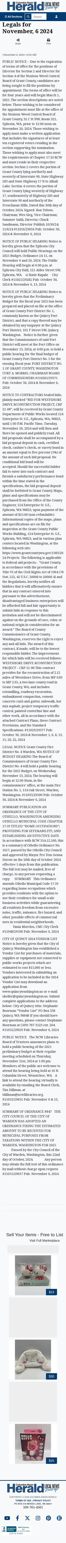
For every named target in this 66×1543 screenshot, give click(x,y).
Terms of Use (23, 1500)
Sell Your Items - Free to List (34, 1234)
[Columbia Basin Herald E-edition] (59, 1518)
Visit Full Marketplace (44, 1240)
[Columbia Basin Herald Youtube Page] (7, 1518)
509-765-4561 (33, 1507)
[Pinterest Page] (48, 1518)
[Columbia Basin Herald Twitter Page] (27, 1518)
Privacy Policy (42, 1500)
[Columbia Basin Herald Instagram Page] (38, 1518)
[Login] (56, 16)
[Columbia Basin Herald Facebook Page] (17, 1518)
